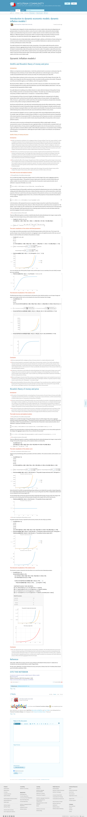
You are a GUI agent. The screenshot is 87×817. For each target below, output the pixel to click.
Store (70, 791)
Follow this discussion (19, 774)
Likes (58, 697)
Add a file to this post (19, 770)
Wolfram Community (40, 812)
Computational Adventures (58, 801)
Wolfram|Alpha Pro (7, 803)
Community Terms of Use (45, 782)
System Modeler (7, 798)
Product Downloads (73, 793)
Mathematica (6, 793)
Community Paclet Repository (26, 801)
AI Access (5, 795)
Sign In (74, 3)
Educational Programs (40, 798)
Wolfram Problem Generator (58, 793)
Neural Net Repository (24, 802)
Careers (70, 811)
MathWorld (55, 808)
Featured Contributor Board (39, 715)
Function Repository (24, 799)
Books (37, 809)
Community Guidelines (22, 782)
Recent (61, 697)
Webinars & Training (40, 796)
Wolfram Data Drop (57, 806)
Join (67, 3)
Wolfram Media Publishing (58, 811)
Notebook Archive (23, 810)
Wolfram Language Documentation (40, 794)
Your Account (71, 797)
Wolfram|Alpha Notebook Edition (10, 801)
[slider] (21, 318)
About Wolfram (72, 809)
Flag (14, 691)
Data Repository (23, 797)
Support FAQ (71, 801)
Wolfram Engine (7, 808)
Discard (21, 776)
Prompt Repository (24, 804)
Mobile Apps (6, 805)
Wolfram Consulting (24, 791)
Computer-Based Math (57, 798)
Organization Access (73, 798)
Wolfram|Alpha (56, 791)
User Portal (71, 795)
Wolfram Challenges (57, 795)
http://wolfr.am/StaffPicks (37, 713)
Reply (11, 691)
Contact (70, 812)
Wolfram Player (7, 810)
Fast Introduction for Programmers (40, 803)
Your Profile (47, 713)
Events (70, 814)
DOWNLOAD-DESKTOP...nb (23, 689)
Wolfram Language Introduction (42, 801)
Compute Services (7, 797)
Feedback (85, 403)
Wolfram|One (6, 791)
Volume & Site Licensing (8, 813)
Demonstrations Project (57, 804)
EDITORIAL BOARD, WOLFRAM (26, 702)
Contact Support (72, 803)
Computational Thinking (58, 800)
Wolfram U (38, 791)
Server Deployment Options (9, 814)
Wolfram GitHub (23, 812)
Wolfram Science (56, 810)
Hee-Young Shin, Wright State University (23, 24)
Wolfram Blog (39, 813)
